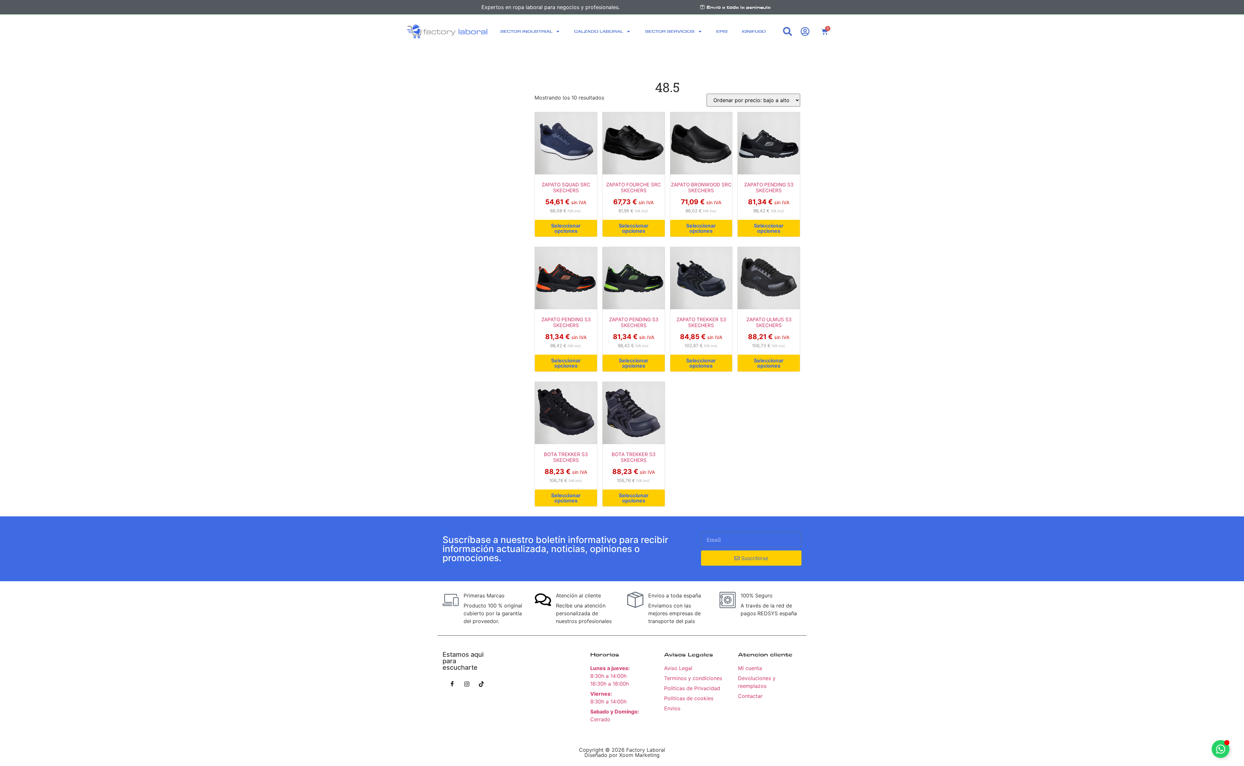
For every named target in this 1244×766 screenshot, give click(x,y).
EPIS (722, 31)
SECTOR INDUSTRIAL (526, 31)
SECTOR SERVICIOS (670, 31)
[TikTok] (481, 684)
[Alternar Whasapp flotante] (1220, 749)
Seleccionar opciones (566, 228)
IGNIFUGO (754, 31)
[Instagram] (467, 684)
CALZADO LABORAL (598, 31)
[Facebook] (452, 684)
